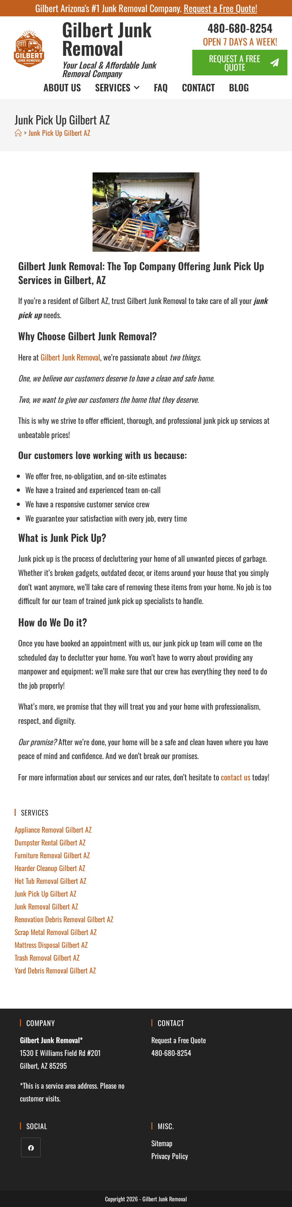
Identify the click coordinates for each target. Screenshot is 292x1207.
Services (112, 87)
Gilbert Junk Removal (107, 38)
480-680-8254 (240, 28)
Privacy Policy (169, 1155)
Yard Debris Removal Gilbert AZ (55, 970)
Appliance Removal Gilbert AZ (53, 829)
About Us (62, 87)
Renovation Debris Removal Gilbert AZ (64, 919)
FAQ (161, 87)
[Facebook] (31, 1147)
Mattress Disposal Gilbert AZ (51, 944)
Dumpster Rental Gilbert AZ (50, 842)
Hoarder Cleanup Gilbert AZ (50, 867)
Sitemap (161, 1143)
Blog (239, 87)
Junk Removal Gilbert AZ (46, 906)
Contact (198, 87)
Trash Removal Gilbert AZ (47, 957)
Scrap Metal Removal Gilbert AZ (56, 931)
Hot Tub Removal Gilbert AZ (50, 880)
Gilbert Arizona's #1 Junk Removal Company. (146, 8)
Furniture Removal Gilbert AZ (52, 855)
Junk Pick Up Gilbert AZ (59, 132)
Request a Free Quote (178, 1040)
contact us (235, 777)
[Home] (18, 132)
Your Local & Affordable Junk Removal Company (109, 69)
